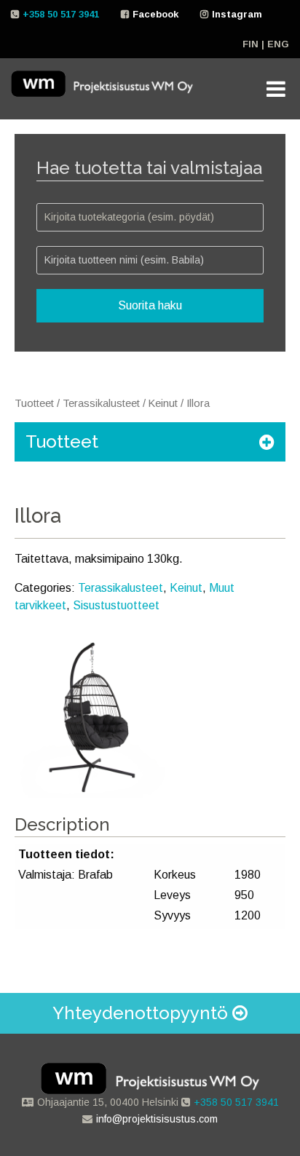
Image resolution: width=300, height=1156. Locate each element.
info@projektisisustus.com (157, 1119)
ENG (278, 44)
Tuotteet (34, 403)
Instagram (237, 14)
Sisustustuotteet (116, 605)
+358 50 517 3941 (61, 14)
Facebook (155, 14)
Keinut (163, 403)
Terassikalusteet (101, 403)
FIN (250, 44)
